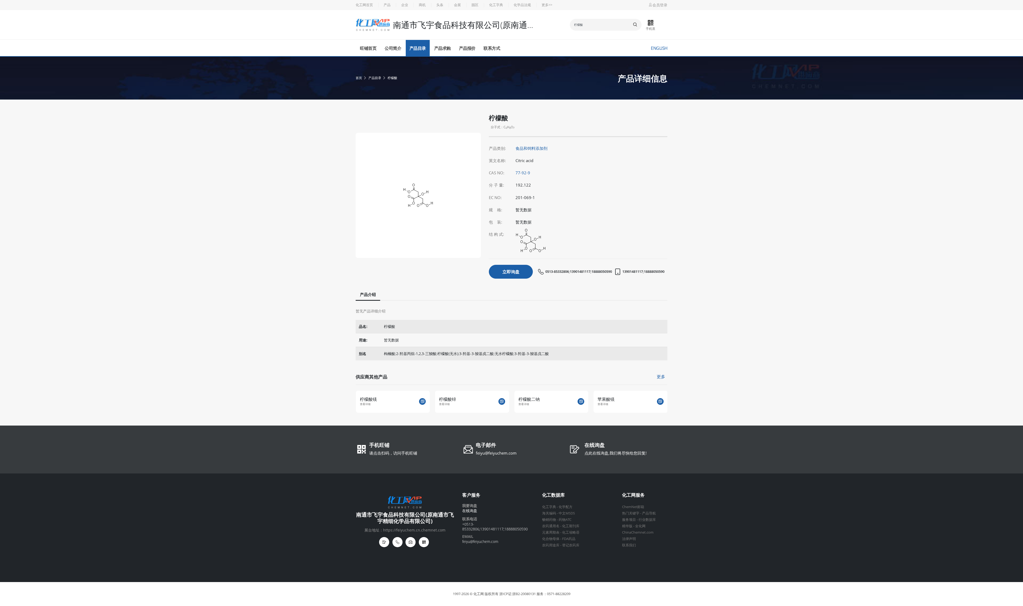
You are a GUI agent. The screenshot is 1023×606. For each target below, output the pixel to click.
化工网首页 (364, 5)
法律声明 (629, 539)
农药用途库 (550, 545)
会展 (457, 5)
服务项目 (629, 519)
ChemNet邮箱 (633, 507)
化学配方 (566, 507)
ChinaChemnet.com (637, 532)
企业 (404, 5)
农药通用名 (550, 526)
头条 (439, 5)
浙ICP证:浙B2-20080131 (517, 594)
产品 (387, 5)
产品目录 (417, 48)
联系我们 (629, 545)
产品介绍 (368, 294)
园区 (475, 5)
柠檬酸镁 (368, 399)
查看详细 (365, 404)
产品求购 (442, 48)
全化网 (640, 526)
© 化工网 (477, 594)
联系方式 (492, 48)
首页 (359, 78)
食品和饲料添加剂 (531, 148)
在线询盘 (594, 445)
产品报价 (467, 48)
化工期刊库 (570, 526)
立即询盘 (510, 272)
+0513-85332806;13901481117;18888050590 (495, 526)
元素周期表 (550, 532)
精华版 (627, 526)
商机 (422, 5)
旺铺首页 (368, 48)
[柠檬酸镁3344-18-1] (422, 401)
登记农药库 (570, 545)
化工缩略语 (570, 532)
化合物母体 (550, 539)
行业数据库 (647, 519)
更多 (661, 377)
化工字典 (496, 5)
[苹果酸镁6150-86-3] (660, 401)
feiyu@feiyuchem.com (496, 453)
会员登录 (659, 4)
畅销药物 (549, 519)
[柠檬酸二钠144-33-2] (581, 401)
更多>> (547, 5)
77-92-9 (522, 173)
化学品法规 (522, 5)
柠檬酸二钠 (529, 399)
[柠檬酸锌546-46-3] (501, 401)
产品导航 (649, 513)
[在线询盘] (384, 542)
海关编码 (549, 513)
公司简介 (393, 48)
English (659, 48)
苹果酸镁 (606, 399)
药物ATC (565, 519)
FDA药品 (568, 539)
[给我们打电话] (397, 542)
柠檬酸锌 (447, 399)
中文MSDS (567, 513)
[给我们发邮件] (410, 542)
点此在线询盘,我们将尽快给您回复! (615, 453)
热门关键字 (630, 513)
